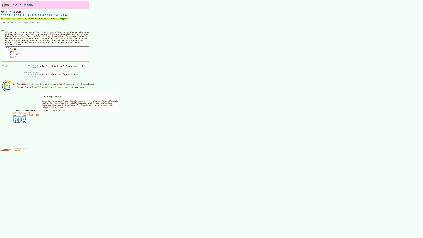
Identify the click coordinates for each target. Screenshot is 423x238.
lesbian (12, 54)
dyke (12, 49)
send (61, 83)
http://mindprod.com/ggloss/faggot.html (63, 66)
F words (53, 19)
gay (11, 51)
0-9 (4, 15)
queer (12, 57)
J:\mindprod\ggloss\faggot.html (58, 74)
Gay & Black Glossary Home (35, 19)
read (24, 83)
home (18, 19)
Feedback (5, 150)
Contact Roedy (24, 87)
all (67, 15)
